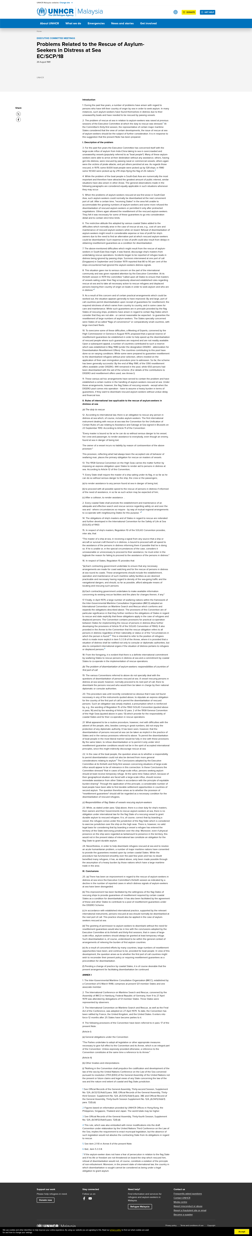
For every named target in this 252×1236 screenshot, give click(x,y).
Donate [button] (191, 12)
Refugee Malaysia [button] (141, 1206)
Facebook (84, 1198)
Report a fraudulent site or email (190, 1210)
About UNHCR (49, 23)
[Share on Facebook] (18, 119)
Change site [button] (65, 2)
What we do (73, 23)
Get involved (148, 23)
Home (39, 31)
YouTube (90, 1198)
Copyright (211, 1225)
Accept (241, 1232)
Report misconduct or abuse (188, 1206)
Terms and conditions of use (191, 1225)
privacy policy (115, 1230)
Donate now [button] (45, 1200)
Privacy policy (171, 1225)
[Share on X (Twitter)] (18, 114)
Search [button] (167, 12)
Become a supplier (183, 1214)
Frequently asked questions (188, 1193)
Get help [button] (209, 12)
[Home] (55, 12)
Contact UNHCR (182, 1197)
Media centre (180, 1202)
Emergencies (96, 23)
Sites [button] (175, 12)
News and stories (122, 23)
